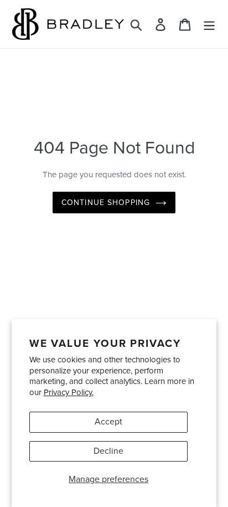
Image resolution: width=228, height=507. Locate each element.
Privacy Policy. (69, 392)
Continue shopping (105, 202)
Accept (108, 421)
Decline (108, 451)
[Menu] (209, 24)
